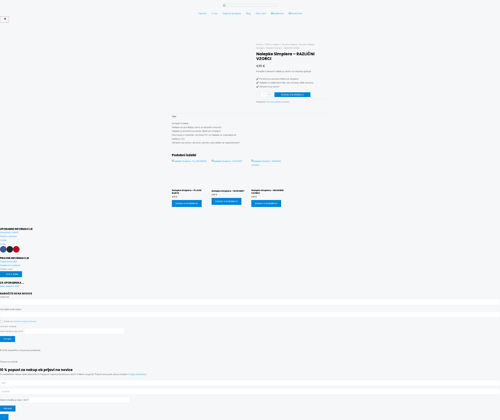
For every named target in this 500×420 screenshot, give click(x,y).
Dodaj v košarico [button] (187, 203)
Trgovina (202, 13)
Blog (248, 13)
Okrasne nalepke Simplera (277, 102)
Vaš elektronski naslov (10, 309)
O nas (214, 13)
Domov (259, 44)
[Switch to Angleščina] (277, 13)
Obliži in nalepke (272, 44)
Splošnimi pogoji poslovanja (25, 321)
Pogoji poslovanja (137, 374)
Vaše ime (4, 297)
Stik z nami (261, 13)
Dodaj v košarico (292, 94)
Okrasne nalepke (289, 44)
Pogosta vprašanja (232, 13)
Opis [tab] (174, 116)
